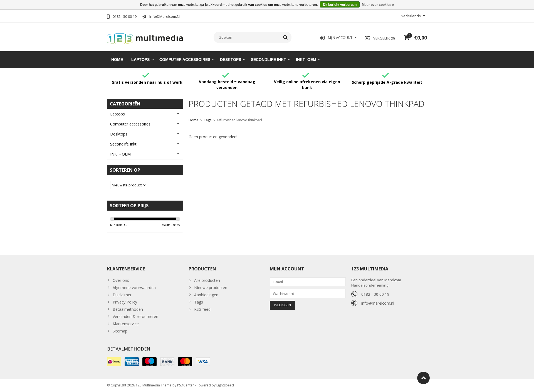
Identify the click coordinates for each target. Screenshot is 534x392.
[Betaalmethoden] (114, 361)
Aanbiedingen (206, 294)
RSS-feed (202, 309)
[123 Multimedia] (145, 37)
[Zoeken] (285, 37)
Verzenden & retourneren (135, 316)
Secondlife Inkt (268, 59)
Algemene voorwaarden (134, 287)
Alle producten (207, 280)
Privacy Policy (125, 302)
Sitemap (120, 331)
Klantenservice (126, 323)
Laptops (140, 59)
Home (117, 59)
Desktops (230, 59)
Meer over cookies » (378, 5)
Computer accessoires (184, 59)
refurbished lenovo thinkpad (239, 120)
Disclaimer (122, 294)
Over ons (121, 280)
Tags (207, 120)
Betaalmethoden (128, 309)
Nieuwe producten (210, 287)
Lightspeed (225, 385)
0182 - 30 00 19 (375, 294)
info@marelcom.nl (377, 303)
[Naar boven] (423, 378)
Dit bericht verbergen (340, 5)
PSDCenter (185, 385)
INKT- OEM (306, 59)
